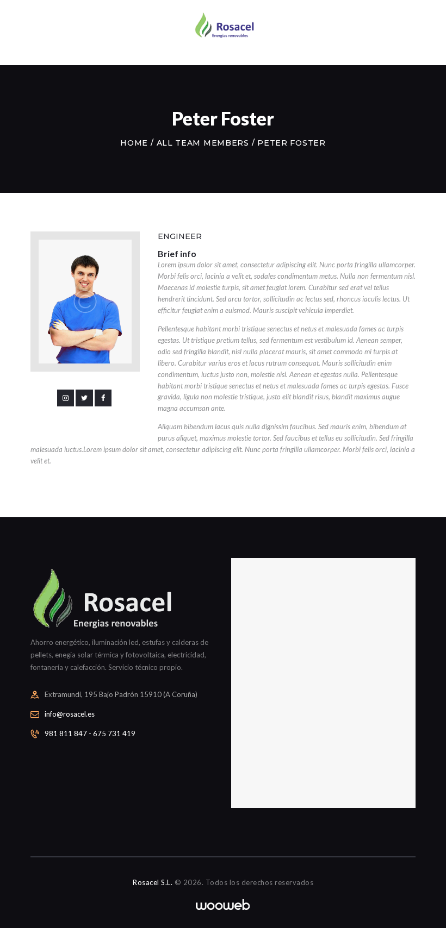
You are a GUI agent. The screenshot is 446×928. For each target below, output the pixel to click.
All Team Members (203, 143)
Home (134, 143)
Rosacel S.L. (152, 882)
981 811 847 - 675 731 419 (90, 733)
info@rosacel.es (70, 714)
